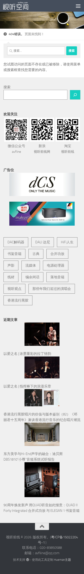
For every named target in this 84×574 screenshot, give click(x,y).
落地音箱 (57, 277)
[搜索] (75, 95)
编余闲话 (32, 277)
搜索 (7, 87)
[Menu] (78, 6)
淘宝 (67, 149)
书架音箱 (14, 254)
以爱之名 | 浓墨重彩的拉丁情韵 (27, 354)
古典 (35, 254)
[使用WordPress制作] (27, 559)
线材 (10, 277)
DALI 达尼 (42, 242)
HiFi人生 (67, 242)
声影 (10, 265)
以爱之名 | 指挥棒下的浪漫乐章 (27, 386)
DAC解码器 (15, 242)
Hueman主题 (62, 559)
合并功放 (57, 254)
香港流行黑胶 (17, 300)
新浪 (42, 149)
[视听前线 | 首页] (20, 6)
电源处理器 (55, 265)
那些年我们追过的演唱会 (51, 289)
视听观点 (14, 289)
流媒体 (30, 265)
